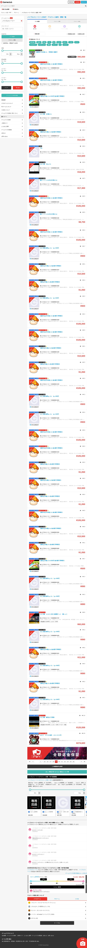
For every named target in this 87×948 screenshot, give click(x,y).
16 (47, 761)
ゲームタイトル (5, 18)
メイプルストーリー (32, 869)
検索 (18, 87)
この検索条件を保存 (57, 766)
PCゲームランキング (6, 106)
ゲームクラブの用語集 (6, 129)
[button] (86, 884)
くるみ (70, 42)
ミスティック (42, 44)
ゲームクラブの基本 (6, 119)
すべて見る (57, 923)
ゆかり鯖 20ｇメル (45, 164)
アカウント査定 (77, 21)
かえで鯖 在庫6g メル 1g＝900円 (49, 248)
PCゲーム (57, 899)
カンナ (76, 42)
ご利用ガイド (4, 123)
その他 (77, 899)
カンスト (55, 44)
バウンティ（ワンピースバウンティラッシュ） (43, 902)
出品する (16, 9)
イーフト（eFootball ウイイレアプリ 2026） (43, 914)
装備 (44, 42)
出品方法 (3, 34)
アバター (3, 77)
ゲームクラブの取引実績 (12, 95)
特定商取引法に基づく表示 (22, 941)
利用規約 (13, 941)
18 (53, 761)
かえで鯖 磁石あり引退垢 (47, 717)
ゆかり (64, 42)
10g (41, 148)
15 (44, 761)
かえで (59, 42)
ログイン (84, 2)
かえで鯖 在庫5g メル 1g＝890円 (49, 396)
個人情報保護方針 (6, 941)
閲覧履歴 (3, 100)
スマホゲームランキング (7, 103)
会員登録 (77, 2)
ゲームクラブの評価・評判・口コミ (9, 113)
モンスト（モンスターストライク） (40, 910)
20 (59, 761)
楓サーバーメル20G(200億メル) (48, 180)
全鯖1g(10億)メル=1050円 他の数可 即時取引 (52, 560)
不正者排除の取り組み (34, 941)
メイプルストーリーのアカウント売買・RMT (40, 780)
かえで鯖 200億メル (46, 114)
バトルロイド (33, 44)
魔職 (49, 44)
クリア (6, 87)
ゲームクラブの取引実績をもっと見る (76, 873)
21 (62, 761)
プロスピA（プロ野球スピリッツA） (41, 906)
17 (50, 761)
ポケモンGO (34, 918)
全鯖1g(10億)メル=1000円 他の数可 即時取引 (52, 96)
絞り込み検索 (6, 9)
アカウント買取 (12, 40)
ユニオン (3, 68)
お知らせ (3, 133)
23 (67, 761)
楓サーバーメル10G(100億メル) (48, 214)
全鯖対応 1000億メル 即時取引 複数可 (46, 52)
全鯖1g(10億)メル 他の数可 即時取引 (50, 282)
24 (70, 761)
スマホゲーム (37, 899)
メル (49, 42)
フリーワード (5, 26)
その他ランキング (5, 110)
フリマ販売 (12, 36)
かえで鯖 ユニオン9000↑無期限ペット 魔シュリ (53, 614)
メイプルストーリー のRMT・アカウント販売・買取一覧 (46, 17)
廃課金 (38, 42)
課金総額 (3, 59)
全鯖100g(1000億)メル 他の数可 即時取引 (51, 64)
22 (65, 761)
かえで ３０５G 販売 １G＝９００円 (50, 735)
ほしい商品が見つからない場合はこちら (56, 771)
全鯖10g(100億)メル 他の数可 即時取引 (50, 132)
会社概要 (4, 935)
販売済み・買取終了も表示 (10, 43)
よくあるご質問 (5, 126)
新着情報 (71, 2)
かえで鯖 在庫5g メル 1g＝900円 (49, 414)
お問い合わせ (4, 136)
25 (73, 761)
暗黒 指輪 (32, 42)
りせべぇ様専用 (34, 876)
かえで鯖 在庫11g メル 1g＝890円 (49, 578)
